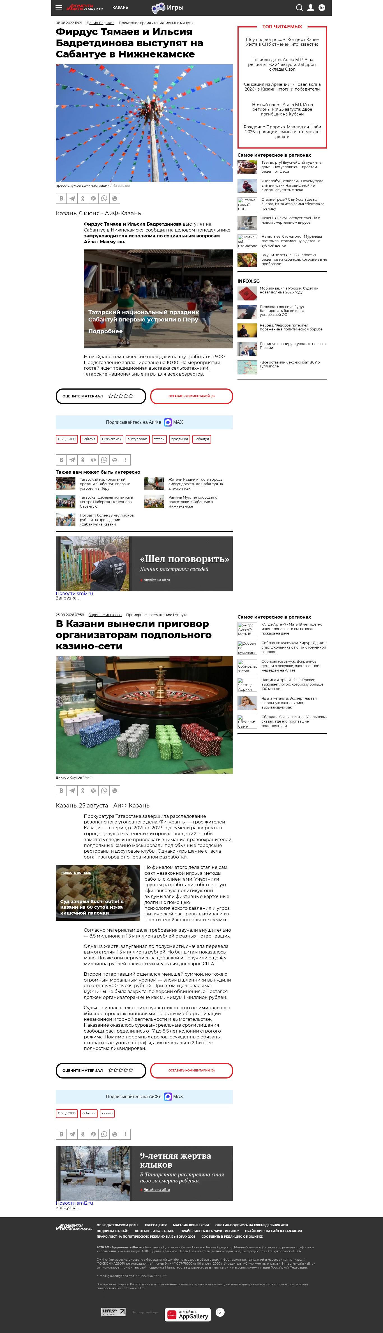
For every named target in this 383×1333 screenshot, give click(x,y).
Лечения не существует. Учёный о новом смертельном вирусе (291, 220)
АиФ (89, 777)
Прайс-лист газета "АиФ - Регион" (210, 1231)
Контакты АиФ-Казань (154, 1231)
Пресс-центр (156, 1225)
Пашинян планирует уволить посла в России (293, 346)
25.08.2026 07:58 (70, 615)
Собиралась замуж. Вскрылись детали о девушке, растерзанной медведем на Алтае (290, 665)
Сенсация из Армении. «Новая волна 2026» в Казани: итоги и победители (282, 87)
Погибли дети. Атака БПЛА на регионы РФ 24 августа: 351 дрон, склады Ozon (282, 64)
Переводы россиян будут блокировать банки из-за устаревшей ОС (282, 311)
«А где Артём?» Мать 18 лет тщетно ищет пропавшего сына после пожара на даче (292, 628)
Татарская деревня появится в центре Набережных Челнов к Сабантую (106, 501)
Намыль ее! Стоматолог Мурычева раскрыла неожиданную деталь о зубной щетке (292, 240)
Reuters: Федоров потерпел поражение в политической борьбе (291, 327)
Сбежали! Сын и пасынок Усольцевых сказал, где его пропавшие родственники (294, 721)
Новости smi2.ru (74, 593)
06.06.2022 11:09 (69, 23)
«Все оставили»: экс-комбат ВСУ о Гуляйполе (290, 364)
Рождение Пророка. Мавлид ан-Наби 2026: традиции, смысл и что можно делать (282, 132)
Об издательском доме (118, 1225)
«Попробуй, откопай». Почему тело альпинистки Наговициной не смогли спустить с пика (293, 185)
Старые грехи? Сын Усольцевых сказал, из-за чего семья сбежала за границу (293, 203)
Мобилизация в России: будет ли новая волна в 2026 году (289, 290)
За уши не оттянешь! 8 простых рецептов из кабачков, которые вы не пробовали (294, 259)
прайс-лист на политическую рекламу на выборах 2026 (146, 1237)
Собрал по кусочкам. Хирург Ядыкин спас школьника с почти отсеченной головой (294, 647)
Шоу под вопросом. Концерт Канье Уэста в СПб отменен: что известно (282, 42)
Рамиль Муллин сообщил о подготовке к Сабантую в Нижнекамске (193, 501)
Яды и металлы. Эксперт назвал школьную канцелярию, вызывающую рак (289, 702)
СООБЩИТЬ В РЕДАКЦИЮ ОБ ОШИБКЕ (232, 1237)
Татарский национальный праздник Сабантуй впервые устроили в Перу (143, 316)
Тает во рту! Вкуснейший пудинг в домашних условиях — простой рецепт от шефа (291, 166)
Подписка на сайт (113, 1231)
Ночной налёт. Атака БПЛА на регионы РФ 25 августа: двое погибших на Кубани (282, 109)
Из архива (121, 185)
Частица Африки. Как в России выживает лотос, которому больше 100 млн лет (292, 684)
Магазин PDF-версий (191, 1225)
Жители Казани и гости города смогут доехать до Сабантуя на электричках (196, 483)
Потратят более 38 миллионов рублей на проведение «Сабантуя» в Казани (107, 519)
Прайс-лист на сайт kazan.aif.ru (273, 1231)
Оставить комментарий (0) (192, 396)
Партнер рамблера (145, 1312)
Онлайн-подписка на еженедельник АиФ (251, 1225)
